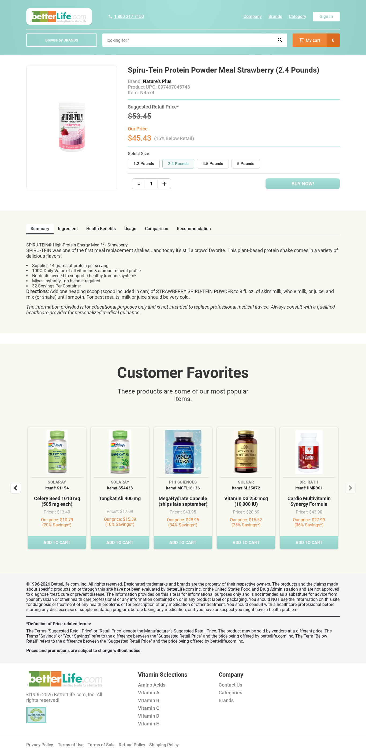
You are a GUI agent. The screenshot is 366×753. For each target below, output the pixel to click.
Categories (230, 692)
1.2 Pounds (143, 163)
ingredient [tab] (68, 228)
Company (253, 16)
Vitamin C (148, 708)
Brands (275, 16)
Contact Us (230, 685)
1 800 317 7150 (129, 16)
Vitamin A (148, 692)
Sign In (326, 16)
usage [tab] (130, 228)
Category (297, 16)
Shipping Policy (164, 744)
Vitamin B (148, 700)
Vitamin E (148, 723)
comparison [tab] (156, 228)
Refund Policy (132, 744)
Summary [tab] (40, 228)
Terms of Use (71, 744)
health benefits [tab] (101, 228)
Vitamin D (148, 716)
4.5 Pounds (213, 163)
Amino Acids (151, 685)
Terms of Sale (101, 744)
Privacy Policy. (40, 744)
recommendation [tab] (194, 228)
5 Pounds (245, 163)
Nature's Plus (157, 81)
